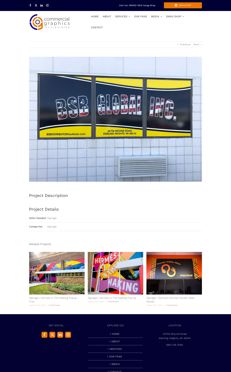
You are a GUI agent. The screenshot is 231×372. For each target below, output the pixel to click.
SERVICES (116, 348)
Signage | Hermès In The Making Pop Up (54, 297)
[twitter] (36, 5)
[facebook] (30, 5)
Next (196, 44)
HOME (115, 333)
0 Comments (55, 301)
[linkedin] (41, 5)
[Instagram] (68, 335)
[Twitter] (52, 335)
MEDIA (116, 364)
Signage (52, 218)
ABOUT (115, 341)
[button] (31, 279)
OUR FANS (115, 356)
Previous (185, 44)
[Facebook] (44, 335)
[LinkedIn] (60, 335)
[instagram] (47, 5)
